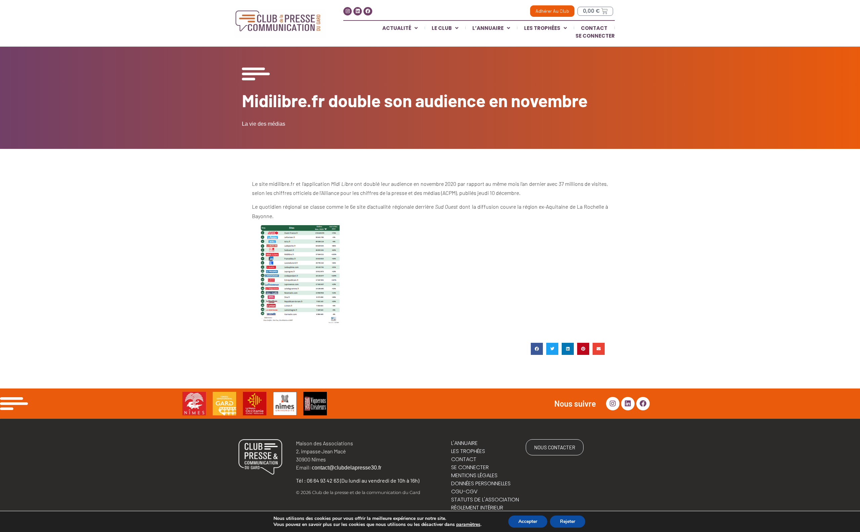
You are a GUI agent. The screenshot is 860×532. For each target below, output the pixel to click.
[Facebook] (367, 11)
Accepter (527, 521)
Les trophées (542, 28)
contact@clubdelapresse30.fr (346, 467)
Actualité (396, 28)
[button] (537, 349)
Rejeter (567, 521)
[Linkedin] (357, 11)
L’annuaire (488, 28)
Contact (594, 28)
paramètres (468, 525)
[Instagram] (347, 11)
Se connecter (595, 35)
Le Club (442, 28)
